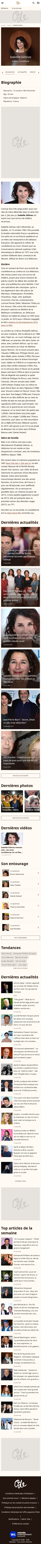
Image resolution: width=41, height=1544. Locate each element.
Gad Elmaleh (15, 929)
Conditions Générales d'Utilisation (19, 1493)
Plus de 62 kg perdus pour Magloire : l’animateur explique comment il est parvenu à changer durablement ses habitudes (26, 1360)
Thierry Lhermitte (17, 907)
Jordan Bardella (7, 961)
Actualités (22, 72)
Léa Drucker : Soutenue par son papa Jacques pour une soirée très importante (20, 760)
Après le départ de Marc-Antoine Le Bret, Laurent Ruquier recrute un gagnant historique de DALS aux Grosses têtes (25, 1153)
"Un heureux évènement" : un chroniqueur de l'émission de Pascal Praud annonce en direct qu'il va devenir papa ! (27, 1053)
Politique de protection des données (19, 1507)
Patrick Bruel (6, 953)
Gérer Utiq (25, 1519)
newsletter (38, 3)
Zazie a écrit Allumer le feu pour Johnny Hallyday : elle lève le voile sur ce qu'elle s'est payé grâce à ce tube (27, 1168)
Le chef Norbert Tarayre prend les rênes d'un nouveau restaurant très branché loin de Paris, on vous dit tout (27, 1020)
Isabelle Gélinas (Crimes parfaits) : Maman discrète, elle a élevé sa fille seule (20, 678)
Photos (33, 72)
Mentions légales (29, 1498)
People (9, 25)
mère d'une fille (14, 513)
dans (18, 463)
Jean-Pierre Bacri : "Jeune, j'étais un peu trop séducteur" (19, 721)
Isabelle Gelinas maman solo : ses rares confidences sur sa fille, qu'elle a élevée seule (20, 638)
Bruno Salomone (17, 874)
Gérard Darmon (16, 918)
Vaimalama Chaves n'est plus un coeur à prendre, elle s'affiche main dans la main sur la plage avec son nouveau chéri (26, 1038)
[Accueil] (18, 3)
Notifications (14, 1519)
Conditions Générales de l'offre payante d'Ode (20, 1512)
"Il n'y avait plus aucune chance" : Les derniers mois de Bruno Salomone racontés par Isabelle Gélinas (20, 555)
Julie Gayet (22, 965)
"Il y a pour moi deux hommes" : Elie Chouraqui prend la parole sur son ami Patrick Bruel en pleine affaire (27, 1102)
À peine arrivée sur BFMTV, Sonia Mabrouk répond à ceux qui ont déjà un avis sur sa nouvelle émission (26, 1135)
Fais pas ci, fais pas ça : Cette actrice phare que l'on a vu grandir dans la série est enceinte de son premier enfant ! (20, 596)
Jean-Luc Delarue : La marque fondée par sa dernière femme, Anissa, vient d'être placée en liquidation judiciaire (26, 1407)
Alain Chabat (15, 885)
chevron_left (2, 72)
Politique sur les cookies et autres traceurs (19, 1503)
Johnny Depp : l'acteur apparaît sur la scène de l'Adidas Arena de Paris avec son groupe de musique (26, 987)
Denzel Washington (9, 965)
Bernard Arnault (21, 957)
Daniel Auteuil (16, 896)
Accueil (3, 25)
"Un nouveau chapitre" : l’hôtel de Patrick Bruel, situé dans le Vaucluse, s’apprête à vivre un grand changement (26, 1243)
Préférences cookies (20, 1524)
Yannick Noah (21, 961)
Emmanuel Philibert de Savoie (25, 953)
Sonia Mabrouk (7, 957)
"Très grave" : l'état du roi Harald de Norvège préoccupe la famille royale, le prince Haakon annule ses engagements (26, 1005)
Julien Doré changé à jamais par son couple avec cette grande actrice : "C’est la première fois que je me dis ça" (27, 1391)
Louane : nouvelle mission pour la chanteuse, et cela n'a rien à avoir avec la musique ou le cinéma (26, 1118)
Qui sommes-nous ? (11, 1498)
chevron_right (38, 72)
